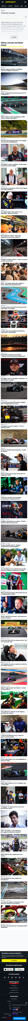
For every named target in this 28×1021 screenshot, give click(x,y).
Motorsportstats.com (14, 992)
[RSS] (26, 17)
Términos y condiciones (9, 1013)
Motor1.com (14, 985)
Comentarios (14, 998)
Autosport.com (14, 990)
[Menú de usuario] (25, 2)
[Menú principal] (2, 2)
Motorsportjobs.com (14, 987)
